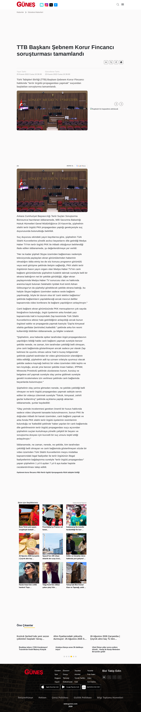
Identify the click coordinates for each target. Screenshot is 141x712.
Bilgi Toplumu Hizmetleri (110, 697)
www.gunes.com (70, 704)
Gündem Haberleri (35, 12)
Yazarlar (90, 671)
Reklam (42, 697)
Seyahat (78, 671)
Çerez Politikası (60, 697)
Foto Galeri (91, 674)
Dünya (65, 674)
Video (89, 678)
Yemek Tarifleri (80, 678)
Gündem (58, 671)
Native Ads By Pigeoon (79, 503)
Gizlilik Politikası (83, 697)
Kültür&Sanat (67, 682)
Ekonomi (66, 671)
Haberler (20, 12)
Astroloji (77, 674)
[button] (116, 104)
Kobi (76, 682)
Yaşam (57, 682)
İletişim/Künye (25, 697)
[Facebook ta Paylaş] (116, 62)
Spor (56, 674)
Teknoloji (66, 678)
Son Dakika (91, 682)
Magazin (58, 678)
